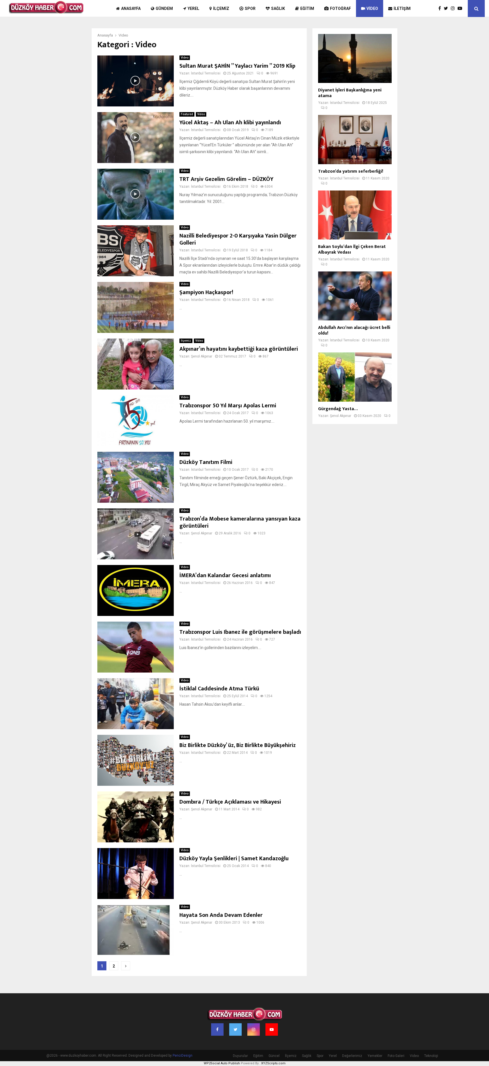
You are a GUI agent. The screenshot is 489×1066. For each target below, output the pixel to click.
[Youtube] (461, 8)
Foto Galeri (396, 1056)
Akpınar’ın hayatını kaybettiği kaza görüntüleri (238, 349)
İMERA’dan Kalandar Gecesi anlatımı (225, 575)
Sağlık (278, 8)
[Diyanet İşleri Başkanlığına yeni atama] (355, 58)
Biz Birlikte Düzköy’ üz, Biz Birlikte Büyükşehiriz (237, 745)
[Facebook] (441, 8)
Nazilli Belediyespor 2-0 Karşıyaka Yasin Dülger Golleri (238, 239)
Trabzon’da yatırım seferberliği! (350, 171)
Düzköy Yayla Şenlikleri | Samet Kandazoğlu (234, 858)
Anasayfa (131, 8)
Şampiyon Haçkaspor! (206, 292)
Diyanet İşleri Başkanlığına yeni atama (349, 93)
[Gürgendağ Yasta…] (355, 376)
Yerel (193, 8)
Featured (187, 114)
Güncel (274, 1056)
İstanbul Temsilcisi (205, 73)
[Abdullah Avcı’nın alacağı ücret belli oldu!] (355, 295)
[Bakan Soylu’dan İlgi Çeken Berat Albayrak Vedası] (355, 214)
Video (372, 8)
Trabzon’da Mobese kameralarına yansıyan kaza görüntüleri (240, 522)
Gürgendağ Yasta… (338, 409)
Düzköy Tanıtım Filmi (205, 462)
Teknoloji (431, 1056)
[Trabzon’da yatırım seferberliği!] (355, 139)
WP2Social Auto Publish (222, 1063)
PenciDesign (182, 1056)
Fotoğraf (340, 8)
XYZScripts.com (273, 1063)
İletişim (402, 8)
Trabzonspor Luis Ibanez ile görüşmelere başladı (240, 632)
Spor (250, 8)
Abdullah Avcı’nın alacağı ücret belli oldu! (354, 330)
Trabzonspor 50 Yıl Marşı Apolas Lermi (227, 405)
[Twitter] (447, 8)
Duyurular (240, 1056)
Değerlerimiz (352, 1056)
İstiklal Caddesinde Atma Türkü (219, 688)
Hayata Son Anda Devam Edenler (221, 915)
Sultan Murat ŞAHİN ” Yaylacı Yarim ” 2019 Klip (237, 66)
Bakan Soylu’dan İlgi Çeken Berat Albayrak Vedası (352, 249)
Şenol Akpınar (201, 356)
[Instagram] (454, 8)
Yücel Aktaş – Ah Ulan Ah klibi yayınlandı (230, 122)
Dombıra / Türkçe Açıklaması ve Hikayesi (230, 802)
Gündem (164, 8)
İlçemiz (221, 8)
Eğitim (307, 8)
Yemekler (375, 1056)
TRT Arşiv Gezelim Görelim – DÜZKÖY (226, 179)
